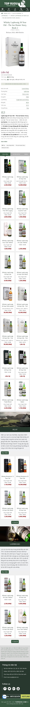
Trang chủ (6, 13)
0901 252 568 (12, 84)
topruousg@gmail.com (13, 677)
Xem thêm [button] (4, 141)
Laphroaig (4, 15)
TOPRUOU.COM (21, 702)
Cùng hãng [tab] (5, 154)
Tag (4, 145)
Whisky (8, 10)
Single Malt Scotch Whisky (22, 99)
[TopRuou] (15, 3)
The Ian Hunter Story (20, 145)
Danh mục (2, 10)
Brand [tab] (26, 154)
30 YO (27, 105)
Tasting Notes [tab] (16, 154)
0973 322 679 (11, 671)
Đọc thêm (5, 453)
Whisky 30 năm (5, 147)
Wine (15, 10)
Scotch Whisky (16, 13)
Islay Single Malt (10, 145)
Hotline (27, 10)
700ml (27, 97)
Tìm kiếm (21, 10)
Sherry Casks (25, 94)
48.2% (27, 102)
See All (16, 522)
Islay (28, 108)
